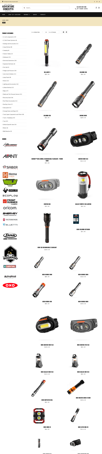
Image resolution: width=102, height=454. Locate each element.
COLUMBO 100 (83, 72)
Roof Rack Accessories (9, 101)
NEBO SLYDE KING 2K (83, 427)
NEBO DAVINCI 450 (47, 302)
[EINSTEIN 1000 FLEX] (83, 124)
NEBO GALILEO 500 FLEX (83, 372)
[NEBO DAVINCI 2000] (75, 256)
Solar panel (6, 107)
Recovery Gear (7, 97)
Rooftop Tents (7, 104)
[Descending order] (46, 32)
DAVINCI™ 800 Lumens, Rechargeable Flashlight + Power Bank (47, 160)
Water (4, 128)
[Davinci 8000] (83, 80)
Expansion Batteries (8, 64)
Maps (4, 91)
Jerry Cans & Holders (8, 74)
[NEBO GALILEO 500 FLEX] (75, 353)
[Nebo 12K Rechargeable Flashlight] (47, 212)
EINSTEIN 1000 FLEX (83, 159)
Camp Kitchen (6, 47)
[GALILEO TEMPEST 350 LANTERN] (83, 169)
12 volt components (8, 37)
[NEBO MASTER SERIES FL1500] (76, 380)
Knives (4, 80)
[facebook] (94, 1)
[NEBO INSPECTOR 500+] (38, 380)
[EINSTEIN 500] (47, 169)
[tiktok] (99, 1)
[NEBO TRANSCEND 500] (75, 435)
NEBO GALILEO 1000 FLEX (47, 372)
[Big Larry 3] (47, 37)
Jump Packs (6, 77)
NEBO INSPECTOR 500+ (47, 400)
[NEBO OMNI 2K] (39, 408)
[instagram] (96, 1)
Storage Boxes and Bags (9, 111)
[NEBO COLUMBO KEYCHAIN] (76, 212)
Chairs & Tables (7, 53)
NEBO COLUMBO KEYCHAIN (83, 229)
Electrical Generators (8, 60)
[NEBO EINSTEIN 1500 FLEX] (47, 310)
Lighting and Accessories (9, 84)
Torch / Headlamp (8, 117)
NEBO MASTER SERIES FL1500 (83, 398)
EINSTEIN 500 (47, 204)
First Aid (5, 67)
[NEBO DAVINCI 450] (39, 283)
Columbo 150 (47, 116)
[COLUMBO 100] (83, 37)
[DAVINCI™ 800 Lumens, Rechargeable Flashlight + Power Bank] (47, 124)
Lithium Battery (7, 87)
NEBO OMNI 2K (47, 427)
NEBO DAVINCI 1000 (47, 275)
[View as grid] (63, 32)
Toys (4, 121)
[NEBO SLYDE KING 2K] (75, 408)
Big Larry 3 (47, 72)
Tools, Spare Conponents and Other (12, 114)
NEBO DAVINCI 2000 (83, 275)
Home (3, 20)
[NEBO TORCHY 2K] (39, 435)
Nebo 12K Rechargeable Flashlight (47, 247)
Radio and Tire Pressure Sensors (11, 94)
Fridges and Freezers (8, 70)
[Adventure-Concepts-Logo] (8, 4)
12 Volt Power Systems (9, 40)
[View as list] (66, 32)
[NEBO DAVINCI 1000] (39, 256)
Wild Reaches (6, 131)
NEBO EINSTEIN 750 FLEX (83, 345)
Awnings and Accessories (9, 43)
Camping (5, 50)
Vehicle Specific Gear (8, 124)
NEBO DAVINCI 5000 (83, 302)
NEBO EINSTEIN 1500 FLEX (47, 345)
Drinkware (5, 57)
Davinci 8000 (83, 116)
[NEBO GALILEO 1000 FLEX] (39, 353)
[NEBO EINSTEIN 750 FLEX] (83, 310)
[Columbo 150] (47, 80)
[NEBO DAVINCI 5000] (75, 283)
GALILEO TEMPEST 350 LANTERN (83, 204)
